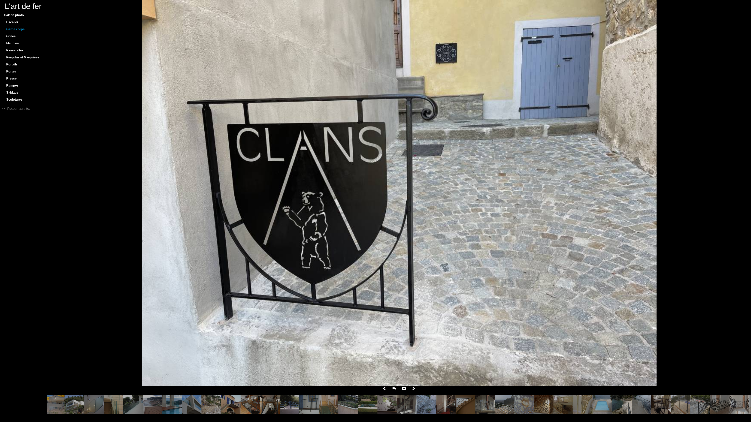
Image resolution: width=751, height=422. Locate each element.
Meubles (12, 43)
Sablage (12, 92)
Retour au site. (18, 109)
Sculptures (14, 99)
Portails (12, 64)
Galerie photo (14, 15)
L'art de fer (23, 6)
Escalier (12, 22)
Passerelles (14, 50)
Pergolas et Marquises (22, 57)
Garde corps (15, 29)
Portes (11, 71)
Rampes (12, 85)
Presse (11, 78)
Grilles (11, 36)
